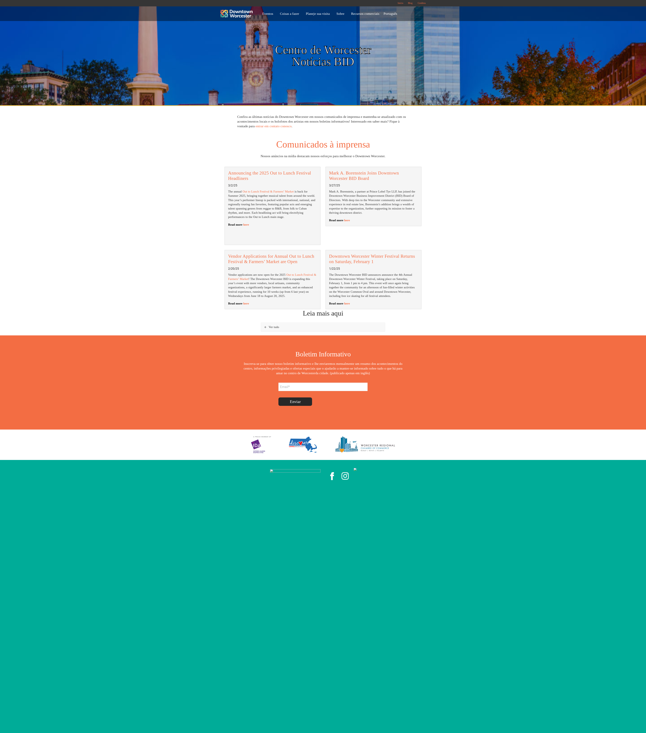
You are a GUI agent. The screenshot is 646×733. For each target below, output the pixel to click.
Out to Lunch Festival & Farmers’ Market (268, 191)
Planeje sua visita (318, 13)
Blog (410, 3)
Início (400, 3)
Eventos (267, 13)
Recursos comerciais (365, 13)
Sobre (340, 13)
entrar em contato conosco (274, 126)
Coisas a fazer (289, 13)
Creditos (422, 3)
